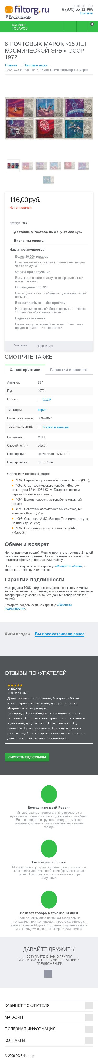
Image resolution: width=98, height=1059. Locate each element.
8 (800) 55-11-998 (77, 9)
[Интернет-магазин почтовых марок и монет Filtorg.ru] (27, 10)
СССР (47, 400)
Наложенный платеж (49, 862)
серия (42, 410)
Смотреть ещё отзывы (27, 757)
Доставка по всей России (49, 807)
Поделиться (45, 346)
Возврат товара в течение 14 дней (49, 913)
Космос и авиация (56, 427)
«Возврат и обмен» (69, 566)
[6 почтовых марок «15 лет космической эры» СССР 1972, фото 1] (49, 118)
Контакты (86, 13)
